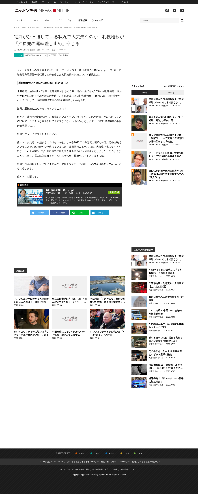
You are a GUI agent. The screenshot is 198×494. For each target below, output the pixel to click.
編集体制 (105, 462)
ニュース (34, 20)
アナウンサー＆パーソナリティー (56, 2)
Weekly (171, 93)
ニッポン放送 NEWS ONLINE (48, 10)
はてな (99, 212)
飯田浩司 (52, 55)
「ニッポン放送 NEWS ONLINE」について (55, 462)
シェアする (59, 212)
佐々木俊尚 (63, 55)
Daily (144, 93)
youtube (182, 10)
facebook (167, 10)
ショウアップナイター (107, 2)
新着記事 (82, 20)
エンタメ (20, 20)
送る (79, 212)
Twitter (174, 10)
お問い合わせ (137, 462)
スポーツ (47, 20)
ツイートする (39, 212)
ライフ (70, 20)
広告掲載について (153, 462)
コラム (59, 20)
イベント (125, 2)
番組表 (35, 2)
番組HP (114, 191)
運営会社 (79, 462)
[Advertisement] (157, 54)
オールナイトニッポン (84, 2)
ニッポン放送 (21, 2)
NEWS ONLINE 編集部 (26, 50)
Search (182, 20)
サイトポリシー (92, 462)
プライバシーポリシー (120, 462)
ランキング (97, 20)
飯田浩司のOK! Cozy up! (35, 55)
